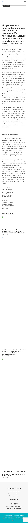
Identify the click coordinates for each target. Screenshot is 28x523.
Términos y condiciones (14, 494)
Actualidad (6, 5)
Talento (14, 520)
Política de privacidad (14, 491)
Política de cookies (14, 496)
